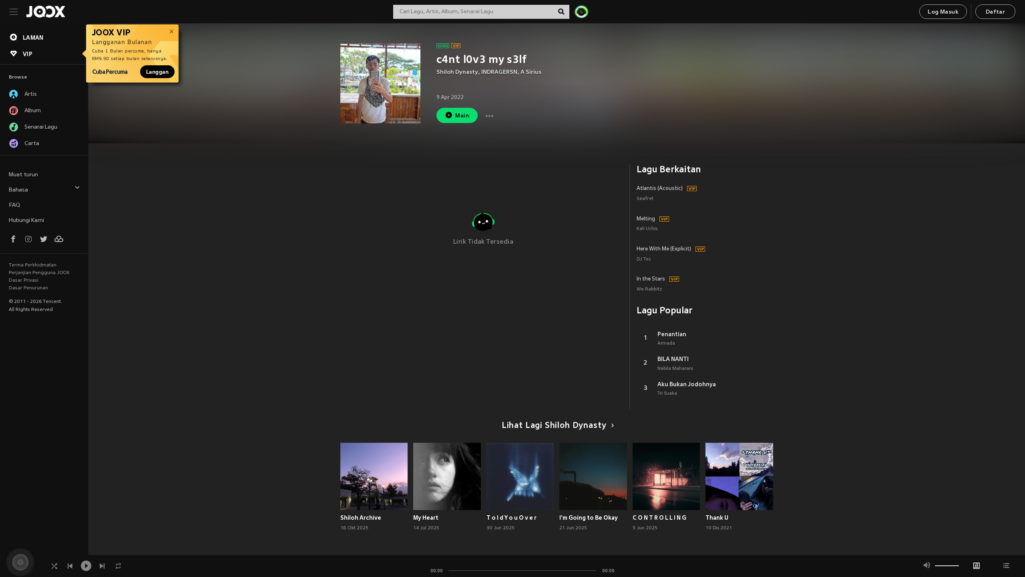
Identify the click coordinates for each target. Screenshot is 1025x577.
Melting (646, 219)
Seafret (645, 199)
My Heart (425, 517)
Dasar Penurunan (28, 288)
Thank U (716, 517)
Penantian (671, 334)
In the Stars (651, 279)
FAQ (14, 205)
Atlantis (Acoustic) (660, 189)
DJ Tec (644, 259)
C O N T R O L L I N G (659, 517)
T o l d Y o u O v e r (511, 517)
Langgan (157, 72)
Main (462, 116)
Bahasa (18, 190)
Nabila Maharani (675, 368)
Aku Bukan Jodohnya (686, 384)
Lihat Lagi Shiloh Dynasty (554, 426)
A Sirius (531, 72)
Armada (666, 343)
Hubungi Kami (26, 221)
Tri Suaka (667, 393)
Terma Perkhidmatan (32, 265)
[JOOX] (46, 12)
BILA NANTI (673, 359)
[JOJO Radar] (581, 12)
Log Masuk (943, 12)
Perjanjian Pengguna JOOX (39, 273)
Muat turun (23, 175)
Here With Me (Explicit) (664, 249)
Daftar (995, 12)
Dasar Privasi (23, 280)
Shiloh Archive (360, 517)
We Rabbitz (649, 289)
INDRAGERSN (499, 72)
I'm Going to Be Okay (588, 517)
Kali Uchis (647, 229)
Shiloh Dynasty (457, 72)
